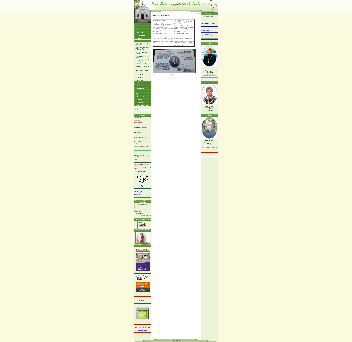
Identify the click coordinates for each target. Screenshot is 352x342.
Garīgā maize (139, 32)
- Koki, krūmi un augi (139, 80)
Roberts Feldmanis (140, 35)
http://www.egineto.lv (142, 330)
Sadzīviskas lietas (140, 96)
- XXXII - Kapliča (139, 74)
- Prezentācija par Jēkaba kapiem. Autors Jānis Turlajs (142, 48)
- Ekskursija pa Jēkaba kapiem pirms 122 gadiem (142, 53)
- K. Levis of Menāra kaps (140, 63)
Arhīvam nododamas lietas (142, 105)
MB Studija (181, 340)
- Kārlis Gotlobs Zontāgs (140, 68)
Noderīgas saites (139, 88)
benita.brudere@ (209, 111)
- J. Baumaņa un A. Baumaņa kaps (142, 59)
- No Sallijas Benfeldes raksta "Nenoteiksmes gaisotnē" (141, 50)
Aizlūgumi (138, 82)
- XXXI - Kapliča (138, 73)
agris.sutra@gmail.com (211, 75)
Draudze (137, 24)
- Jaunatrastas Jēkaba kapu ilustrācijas (143, 78)
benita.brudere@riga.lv (209, 113)
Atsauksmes (138, 99)
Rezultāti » (148, 215)
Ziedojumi (138, 85)
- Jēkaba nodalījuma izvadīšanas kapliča (141, 71)
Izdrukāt (196, 13)
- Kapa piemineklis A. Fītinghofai (142, 64)
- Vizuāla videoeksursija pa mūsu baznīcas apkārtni (142, 44)
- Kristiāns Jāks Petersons (140, 77)
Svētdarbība (138, 38)
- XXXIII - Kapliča (139, 75)
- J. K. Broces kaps (139, 60)
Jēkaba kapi (138, 41)
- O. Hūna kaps (138, 62)
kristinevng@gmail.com (211, 147)
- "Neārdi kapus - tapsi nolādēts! (141, 55)
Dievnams (138, 27)
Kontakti (137, 91)
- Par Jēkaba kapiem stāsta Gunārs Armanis (142, 57)
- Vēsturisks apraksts (139, 45)
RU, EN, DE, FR (139, 102)
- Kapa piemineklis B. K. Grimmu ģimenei (142, 67)
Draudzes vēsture (140, 29)
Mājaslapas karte (140, 94)
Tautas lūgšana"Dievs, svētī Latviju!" (206, 35)
